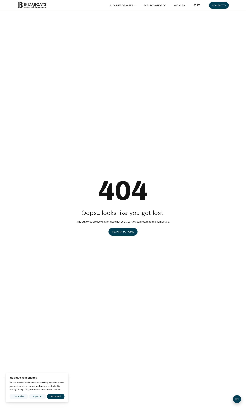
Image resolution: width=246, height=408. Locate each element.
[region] (37, 387)
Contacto (219, 13)
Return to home (123, 232)
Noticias (179, 13)
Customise (19, 396)
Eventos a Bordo (155, 13)
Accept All (56, 396)
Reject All (37, 396)
